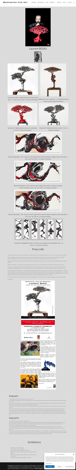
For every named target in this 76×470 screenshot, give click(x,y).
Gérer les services (49, 463)
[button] (73, 454)
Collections (59, 2)
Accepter (50, 466)
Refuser (59, 466)
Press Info (70, 2)
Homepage (34, 2)
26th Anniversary (40, 2)
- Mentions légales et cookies (40, 468)
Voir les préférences (69, 466)
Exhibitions (52, 2)
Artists (47, 2)
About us (64, 2)
